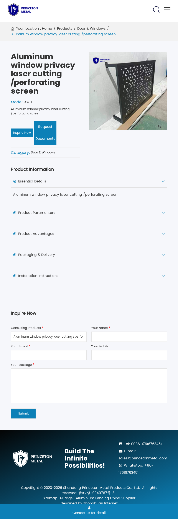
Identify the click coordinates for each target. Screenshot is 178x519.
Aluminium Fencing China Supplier (105, 498)
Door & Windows (91, 28)
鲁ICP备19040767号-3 (96, 493)
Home (47, 28)
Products (64, 28)
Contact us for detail (89, 513)
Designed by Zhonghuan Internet (89, 503)
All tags (66, 498)
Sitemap (50, 498)
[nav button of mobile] (167, 9)
